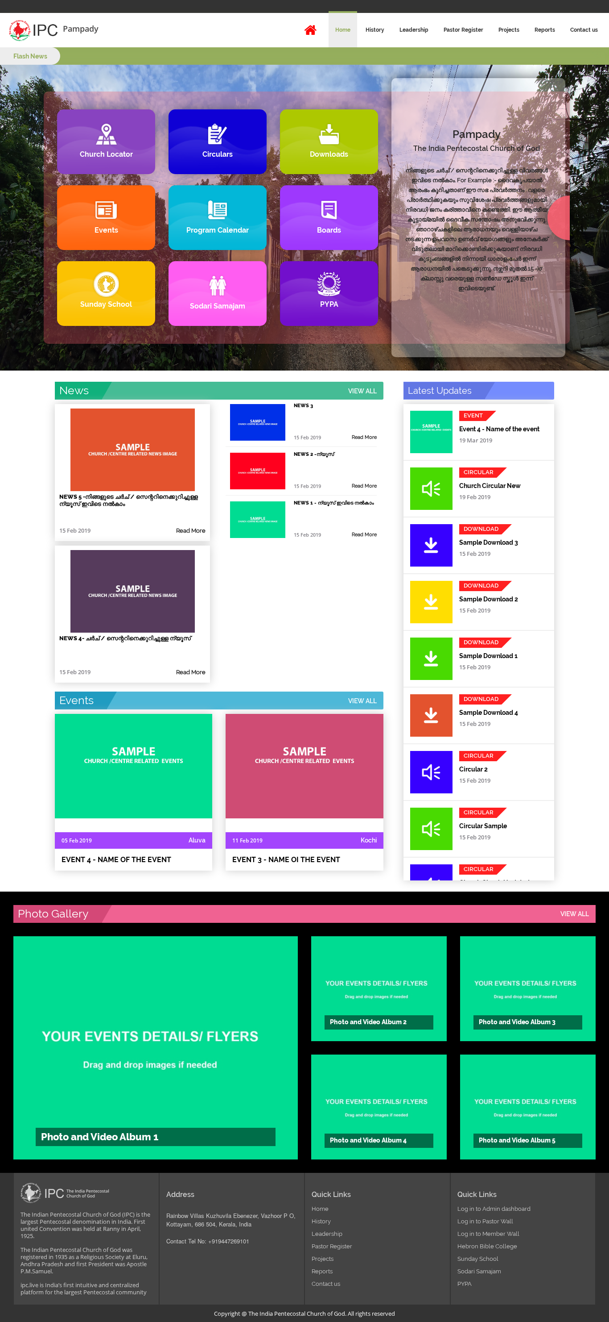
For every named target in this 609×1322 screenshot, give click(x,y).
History (375, 30)
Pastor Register (463, 30)
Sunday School (477, 1258)
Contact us (584, 30)
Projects (508, 30)
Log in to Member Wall (488, 1233)
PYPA (464, 1283)
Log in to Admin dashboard (494, 1208)
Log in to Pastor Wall (485, 1221)
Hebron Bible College (487, 1246)
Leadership (413, 30)
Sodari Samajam (479, 1271)
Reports (545, 30)
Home (342, 30)
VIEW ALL (362, 391)
